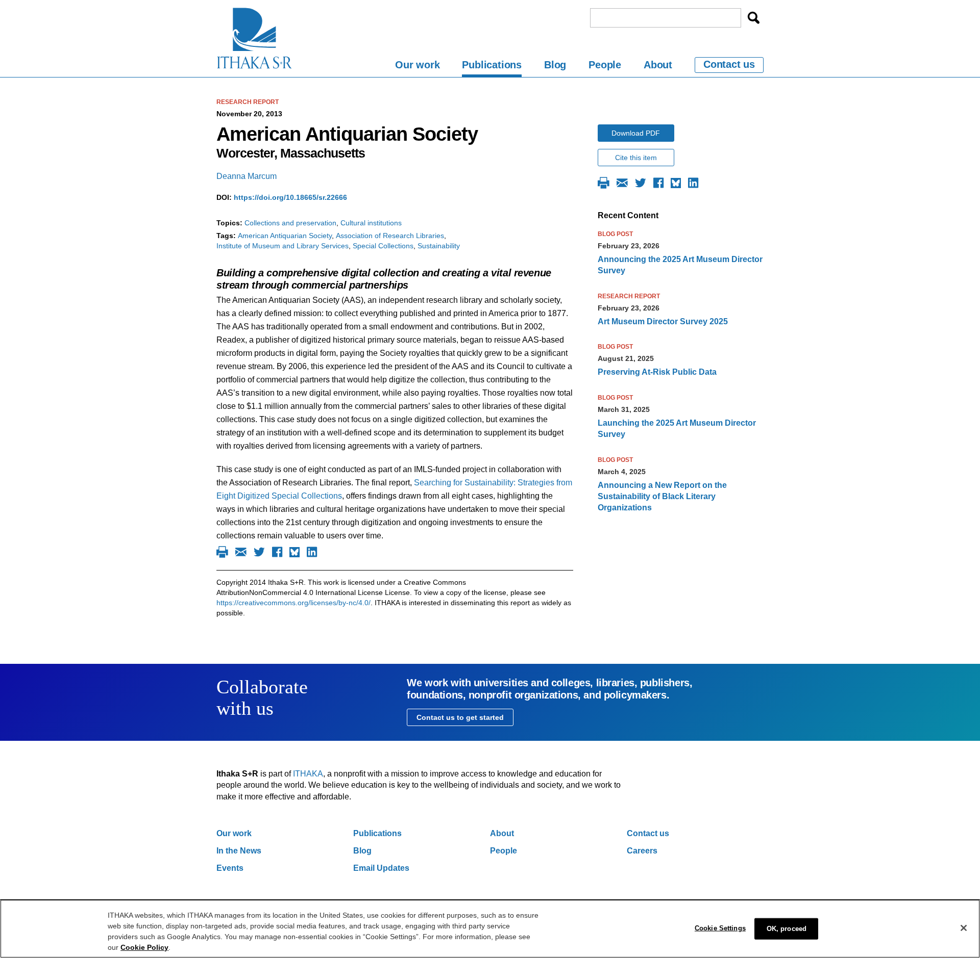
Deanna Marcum (246, 176)
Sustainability (439, 246)
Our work (417, 64)
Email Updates (381, 868)
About (658, 64)
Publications (492, 64)
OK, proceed (786, 929)
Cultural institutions (371, 223)
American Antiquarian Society (285, 235)
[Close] (963, 928)
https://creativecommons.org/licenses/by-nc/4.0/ (293, 603)
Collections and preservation (290, 223)
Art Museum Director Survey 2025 (663, 321)
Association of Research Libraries (390, 235)
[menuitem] (417, 66)
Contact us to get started (460, 717)
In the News (238, 850)
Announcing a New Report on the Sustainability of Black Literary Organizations (662, 496)
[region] (490, 928)
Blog (555, 64)
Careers (642, 850)
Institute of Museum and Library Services (282, 246)
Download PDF (635, 133)
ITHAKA (308, 773)
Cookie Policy (144, 947)
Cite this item (636, 157)
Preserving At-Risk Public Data (657, 372)
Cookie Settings (720, 928)
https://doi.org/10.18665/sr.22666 (290, 197)
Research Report (247, 102)
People (605, 64)
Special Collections (383, 246)
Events (229, 868)
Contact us (729, 64)
